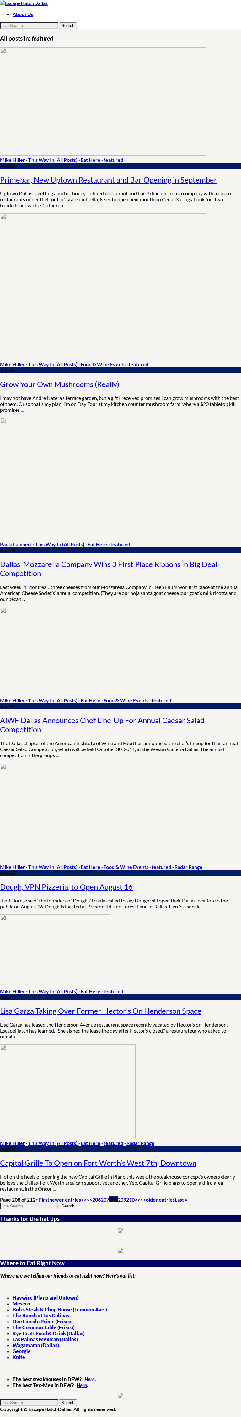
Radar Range (188, 867)
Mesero (21, 1303)
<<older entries (157, 1199)
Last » (181, 1199)
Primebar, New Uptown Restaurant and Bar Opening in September (108, 179)
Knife (19, 1357)
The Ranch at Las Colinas (41, 1315)
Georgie (22, 1351)
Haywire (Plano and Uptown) (45, 1297)
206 (96, 1199)
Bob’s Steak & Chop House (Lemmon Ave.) (60, 1309)
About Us (23, 14)
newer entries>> (68, 1199)
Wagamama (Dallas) (36, 1345)
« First (42, 1199)
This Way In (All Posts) (53, 160)
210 (130, 1199)
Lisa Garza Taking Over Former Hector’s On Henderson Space (100, 1010)
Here (89, 1379)
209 (122, 1199)
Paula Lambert (16, 544)
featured (113, 160)
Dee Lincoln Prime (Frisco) (43, 1321)
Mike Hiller (12, 160)
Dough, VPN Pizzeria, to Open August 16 (66, 886)
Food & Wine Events (103, 364)
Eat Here (90, 160)
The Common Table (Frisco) (44, 1327)
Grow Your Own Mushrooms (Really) (59, 384)
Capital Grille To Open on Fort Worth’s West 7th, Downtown (98, 1162)
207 (105, 1199)
